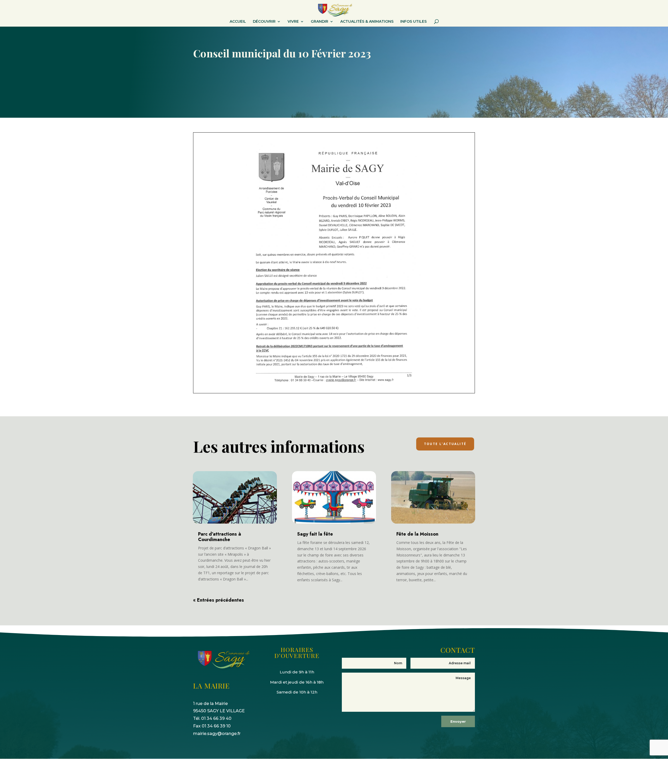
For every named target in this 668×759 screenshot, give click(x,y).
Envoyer (458, 721)
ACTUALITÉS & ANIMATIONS (366, 22)
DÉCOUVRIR (264, 22)
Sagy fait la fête (315, 534)
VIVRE (293, 22)
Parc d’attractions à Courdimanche (219, 537)
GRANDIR (319, 22)
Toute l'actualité (445, 444)
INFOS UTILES (413, 22)
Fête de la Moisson (417, 534)
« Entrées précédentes (218, 600)
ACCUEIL (238, 22)
